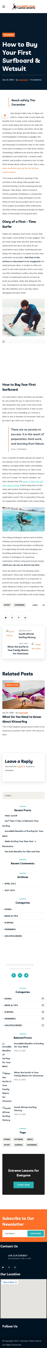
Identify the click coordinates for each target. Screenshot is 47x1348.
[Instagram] (15, 1267)
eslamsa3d (23, 80)
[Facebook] (9, 1267)
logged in (21, 766)
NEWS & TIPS (12, 685)
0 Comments (35, 80)
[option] (23, 712)
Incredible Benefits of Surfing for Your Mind (22, 833)
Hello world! (11, 815)
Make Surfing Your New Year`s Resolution (19, 844)
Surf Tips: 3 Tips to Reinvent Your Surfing (20, 823)
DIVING (7, 909)
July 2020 (9, 890)
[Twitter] (2, 1267)
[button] (44, 6)
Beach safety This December (23, 102)
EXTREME (18, 1139)
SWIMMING (9, 35)
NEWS (30, 1139)
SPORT (7, 605)
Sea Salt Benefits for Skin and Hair (22, 851)
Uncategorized (13, 936)
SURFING (8, 922)
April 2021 (10, 883)
